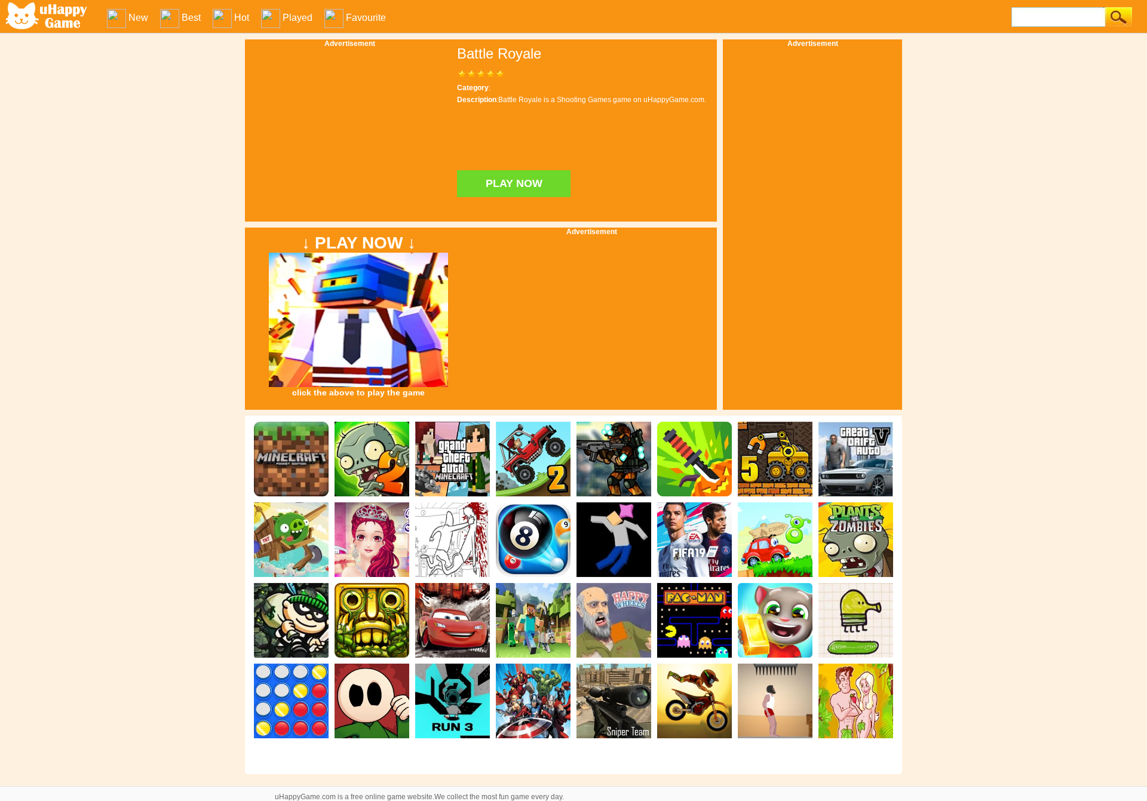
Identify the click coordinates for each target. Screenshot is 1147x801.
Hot (241, 18)
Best (191, 18)
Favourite (366, 18)
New (138, 18)
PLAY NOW (514, 183)
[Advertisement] (812, 227)
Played (297, 18)
